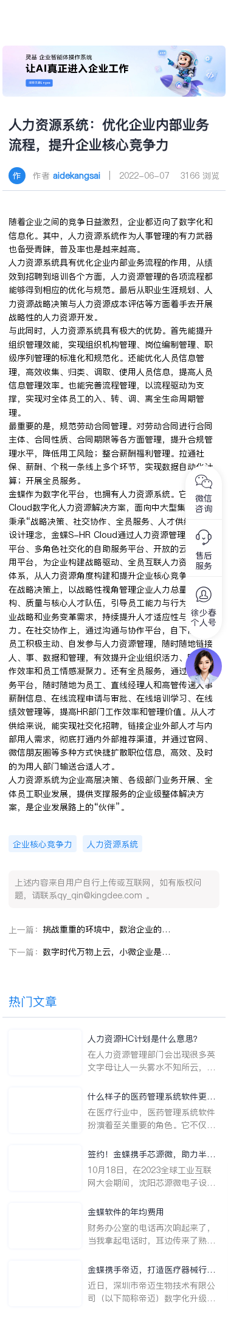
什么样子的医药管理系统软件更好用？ (151, 1096)
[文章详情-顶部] (114, 71)
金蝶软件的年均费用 (126, 1212)
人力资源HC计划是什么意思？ (145, 1039)
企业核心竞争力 (42, 844)
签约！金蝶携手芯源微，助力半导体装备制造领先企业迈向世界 (151, 1154)
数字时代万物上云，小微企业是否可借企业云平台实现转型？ (106, 952)
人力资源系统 (112, 844)
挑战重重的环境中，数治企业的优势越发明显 (106, 929)
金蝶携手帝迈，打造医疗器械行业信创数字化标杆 (151, 1270)
